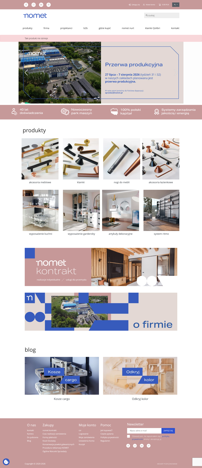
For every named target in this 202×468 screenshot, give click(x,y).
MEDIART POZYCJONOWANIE (167, 464)
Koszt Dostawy (49, 441)
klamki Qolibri (152, 28)
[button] (26, 73)
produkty (27, 28)
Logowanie (83, 434)
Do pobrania (32, 437)
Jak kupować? (106, 430)
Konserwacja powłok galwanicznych (58, 444)
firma (46, 28)
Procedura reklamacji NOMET (56, 448)
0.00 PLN (165, 4)
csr (80, 430)
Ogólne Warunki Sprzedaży (55, 451)
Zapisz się (168, 430)
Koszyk (82, 444)
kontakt (175, 28)
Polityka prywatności (109, 437)
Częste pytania (106, 434)
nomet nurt (128, 28)
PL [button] (175, 4)
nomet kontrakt (49, 430)
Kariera (30, 434)
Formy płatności (50, 437)
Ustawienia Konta (86, 441)
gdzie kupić (105, 28)
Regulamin (105, 441)
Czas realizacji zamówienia (54, 434)
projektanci (66, 28)
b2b (86, 28)
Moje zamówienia (86, 437)
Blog (29, 441)
